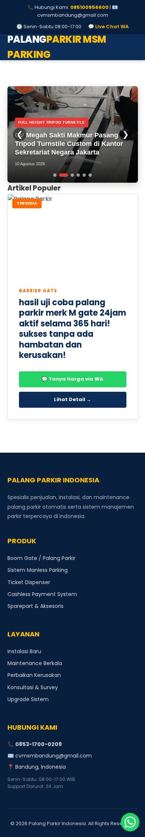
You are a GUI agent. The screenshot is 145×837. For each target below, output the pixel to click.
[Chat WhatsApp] (130, 822)
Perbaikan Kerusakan (34, 675)
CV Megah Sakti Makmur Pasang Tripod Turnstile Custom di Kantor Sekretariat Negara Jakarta (69, 143)
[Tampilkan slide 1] (55, 175)
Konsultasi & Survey (32, 687)
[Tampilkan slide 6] (90, 175)
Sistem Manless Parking (37, 570)
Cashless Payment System (42, 594)
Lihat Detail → (72, 399)
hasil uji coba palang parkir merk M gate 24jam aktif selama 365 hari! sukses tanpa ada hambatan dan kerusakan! (72, 329)
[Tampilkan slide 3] (72, 175)
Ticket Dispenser (28, 582)
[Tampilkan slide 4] (78, 175)
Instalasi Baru (24, 651)
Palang (56, 47)
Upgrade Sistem (28, 699)
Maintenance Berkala (34, 663)
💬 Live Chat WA (108, 26)
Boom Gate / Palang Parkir (41, 558)
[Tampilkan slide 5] (84, 175)
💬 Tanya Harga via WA (72, 378)
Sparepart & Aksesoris (35, 606)
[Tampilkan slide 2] (63, 175)
